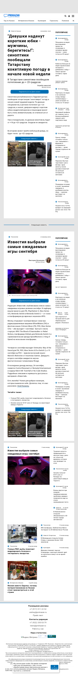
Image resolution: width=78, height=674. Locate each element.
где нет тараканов (61, 287)
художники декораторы (62, 126)
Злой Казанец (23, 386)
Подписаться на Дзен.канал (29, 92)
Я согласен (54, 667)
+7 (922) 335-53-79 (38, 622)
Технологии (61, 201)
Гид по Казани (60, 313)
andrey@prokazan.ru (38, 612)
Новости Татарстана (59, 508)
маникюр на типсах (61, 328)
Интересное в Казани (61, 109)
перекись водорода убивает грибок (61, 81)
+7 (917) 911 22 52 (38, 609)
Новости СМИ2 (13, 141)
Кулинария (61, 38)
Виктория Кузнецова (37, 260)
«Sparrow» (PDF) (63, 663)
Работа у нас (38, 629)
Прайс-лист (38, 615)
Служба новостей (44, 85)
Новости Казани (16, 31)
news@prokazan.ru (38, 626)
